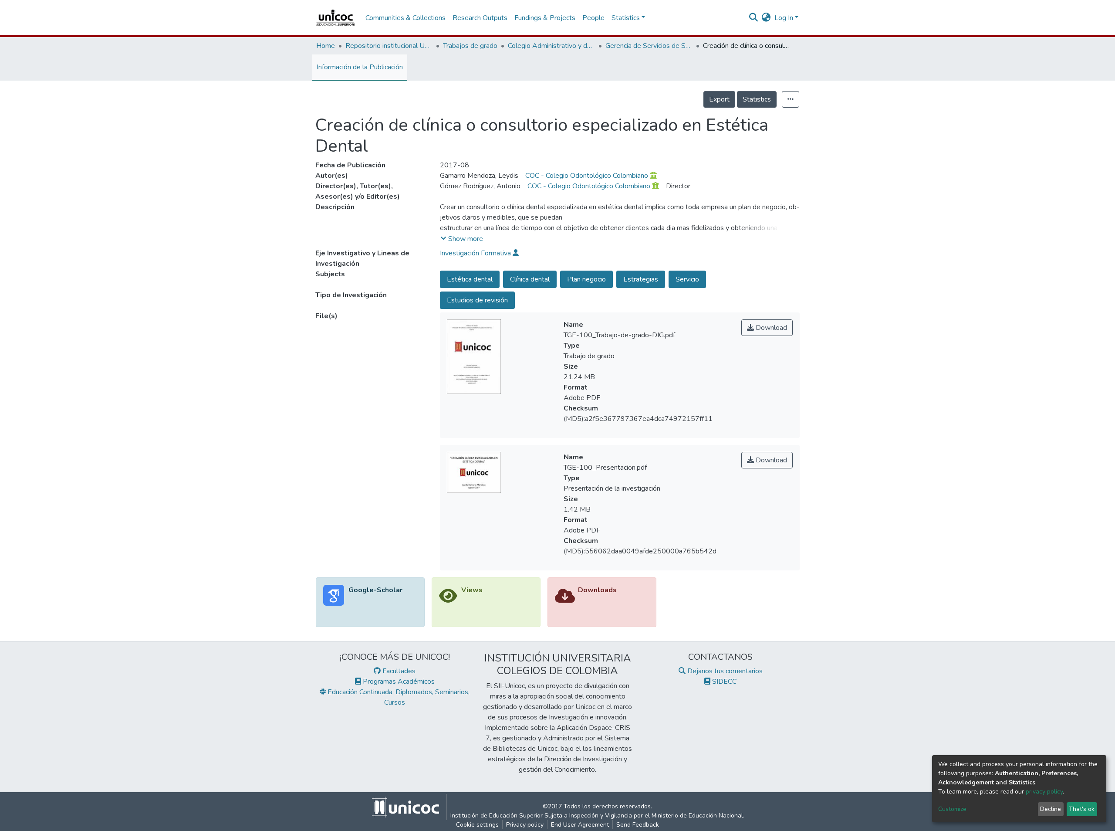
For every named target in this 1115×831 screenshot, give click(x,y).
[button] (766, 18)
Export (719, 99)
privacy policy (1044, 791)
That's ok (1082, 809)
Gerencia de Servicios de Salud (649, 46)
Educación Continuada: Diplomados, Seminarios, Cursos (398, 697)
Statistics (757, 99)
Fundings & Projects (544, 18)
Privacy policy (525, 825)
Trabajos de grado (470, 46)
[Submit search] (753, 18)
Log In (783, 18)
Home (325, 46)
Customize (952, 809)
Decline (1050, 809)
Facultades (398, 671)
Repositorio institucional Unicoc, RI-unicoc (388, 46)
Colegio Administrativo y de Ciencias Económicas (551, 46)
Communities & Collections (405, 18)
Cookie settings (477, 825)
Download (770, 327)
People (593, 18)
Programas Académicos (398, 681)
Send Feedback (637, 825)
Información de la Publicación (360, 67)
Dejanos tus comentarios (724, 671)
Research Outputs (480, 18)
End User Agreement (580, 825)
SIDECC (723, 681)
